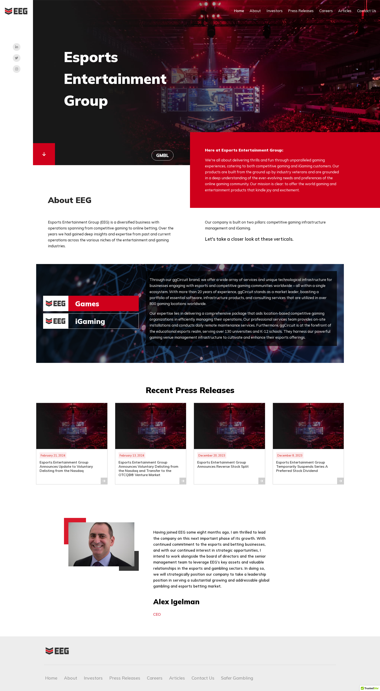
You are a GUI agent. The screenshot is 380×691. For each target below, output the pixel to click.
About (255, 10)
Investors (275, 10)
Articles (344, 10)
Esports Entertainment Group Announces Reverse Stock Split (223, 464)
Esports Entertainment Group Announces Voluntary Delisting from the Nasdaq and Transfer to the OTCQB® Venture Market (148, 468)
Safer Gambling (237, 678)
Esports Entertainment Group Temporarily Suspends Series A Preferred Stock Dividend (302, 466)
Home (239, 10)
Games (87, 303)
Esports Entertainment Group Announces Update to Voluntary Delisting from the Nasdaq (66, 466)
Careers (326, 10)
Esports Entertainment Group (115, 78)
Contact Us (366, 10)
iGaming (90, 321)
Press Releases (301, 10)
